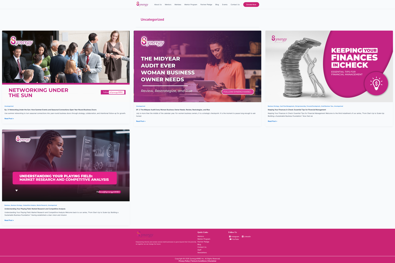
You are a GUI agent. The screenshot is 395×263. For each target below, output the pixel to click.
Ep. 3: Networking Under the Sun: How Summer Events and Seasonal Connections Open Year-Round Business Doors (50, 110)
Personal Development (313, 106)
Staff (199, 250)
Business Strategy (273, 106)
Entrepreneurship (300, 106)
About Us (158, 4)
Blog (217, 4)
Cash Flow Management (287, 106)
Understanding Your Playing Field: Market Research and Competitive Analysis (35, 209)
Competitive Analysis (29, 205)
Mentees (178, 4)
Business (7, 205)
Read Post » (9, 118)
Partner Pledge (206, 4)
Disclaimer (212, 261)
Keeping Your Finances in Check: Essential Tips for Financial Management (297, 110)
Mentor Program (190, 4)
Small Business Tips (327, 106)
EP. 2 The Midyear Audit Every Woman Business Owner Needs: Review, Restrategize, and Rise (173, 110)
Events (224, 4)
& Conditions (201, 261)
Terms (193, 261)
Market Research (42, 205)
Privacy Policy (184, 261)
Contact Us (235, 4)
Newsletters (202, 252)
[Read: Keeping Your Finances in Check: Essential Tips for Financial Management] (329, 66)
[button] (251, 4)
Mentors (168, 4)
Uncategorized (9, 106)
